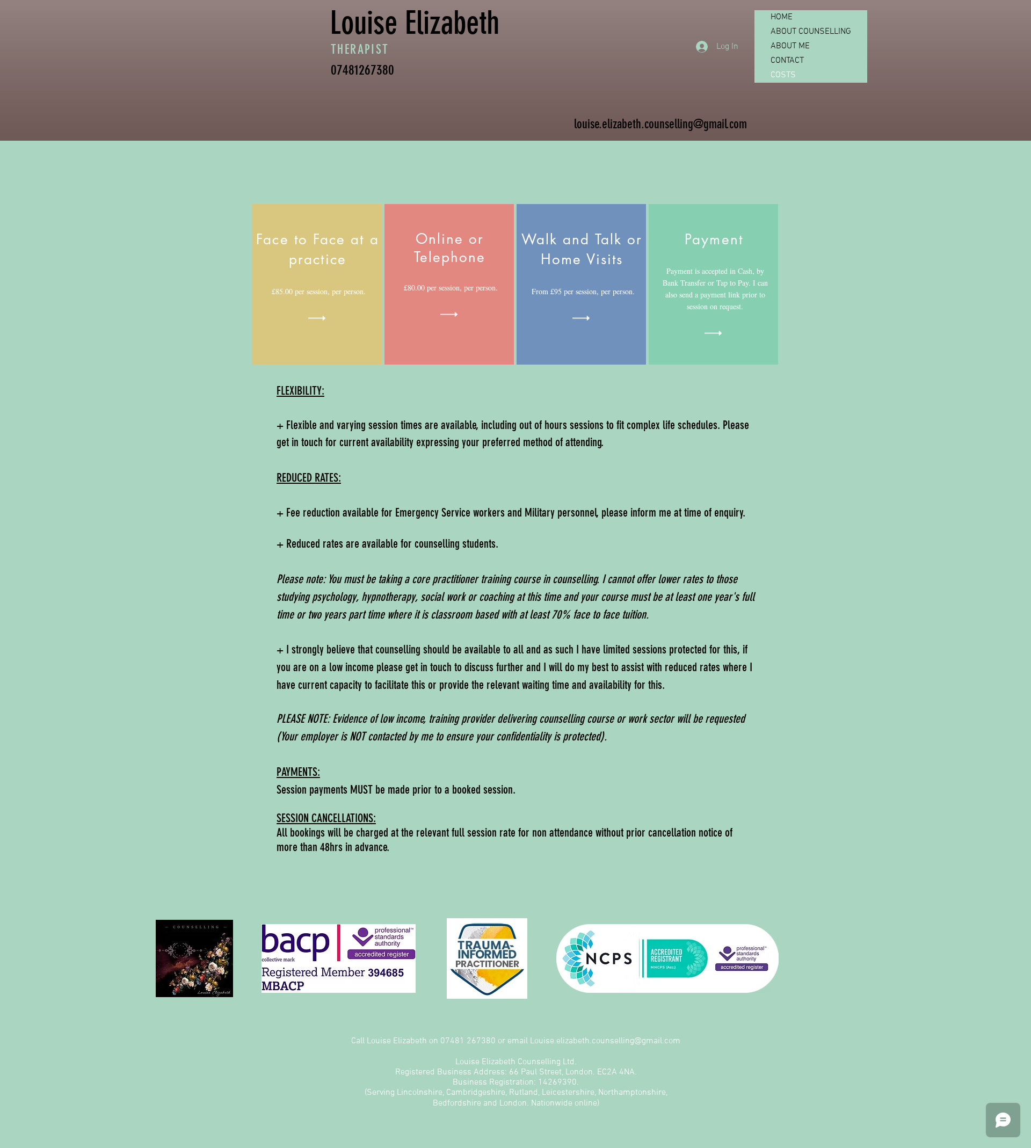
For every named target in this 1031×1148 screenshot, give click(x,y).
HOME (782, 17)
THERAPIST (367, 49)
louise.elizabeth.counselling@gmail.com (660, 124)
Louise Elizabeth (414, 23)
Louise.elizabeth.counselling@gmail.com (605, 1041)
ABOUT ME (790, 46)
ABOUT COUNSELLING (811, 31)
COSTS (783, 75)
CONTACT (787, 60)
